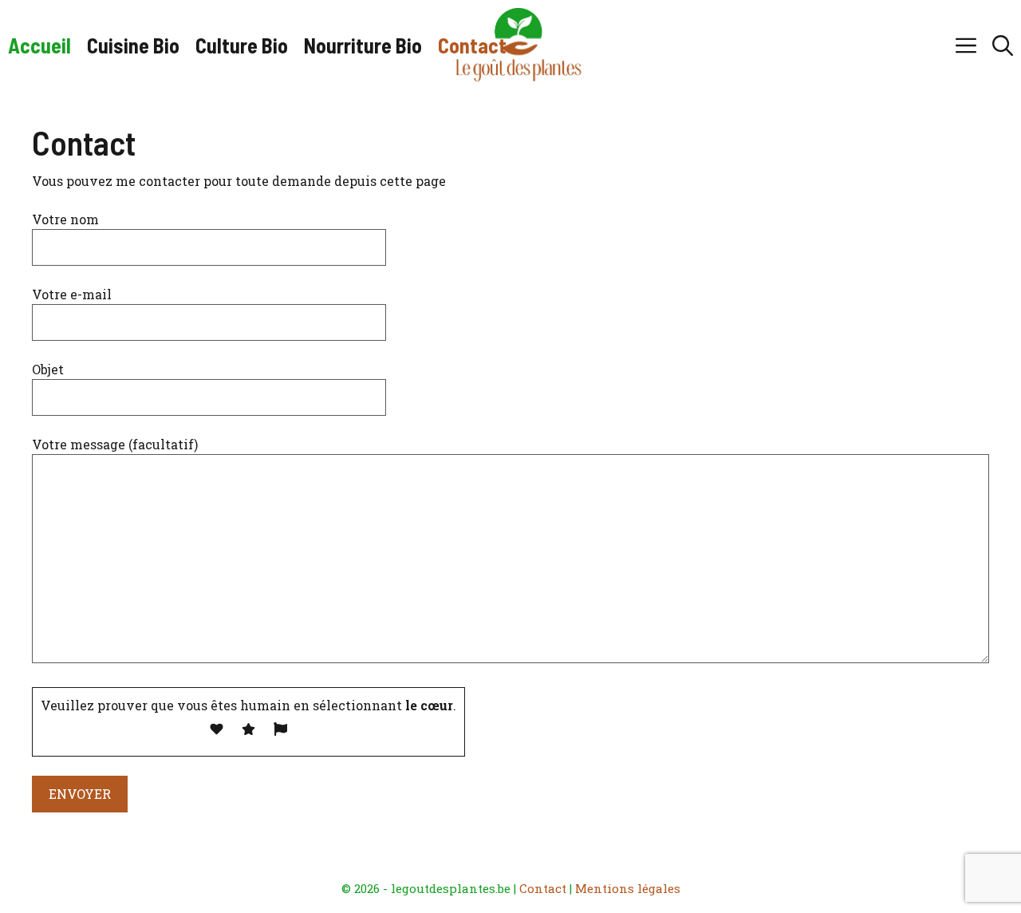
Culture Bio (241, 45)
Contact (472, 45)
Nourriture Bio (363, 45)
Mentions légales (627, 888)
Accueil (39, 45)
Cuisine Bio (133, 45)
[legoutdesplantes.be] (518, 45)
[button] (1002, 45)
